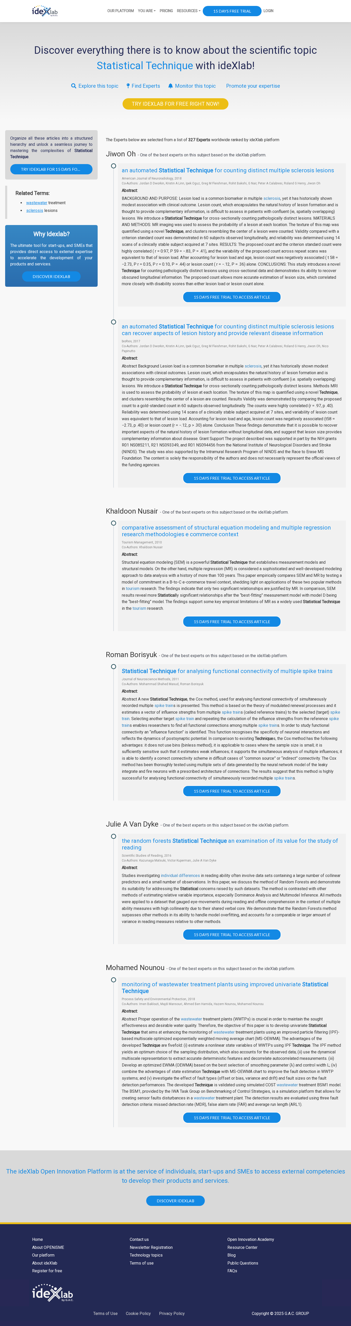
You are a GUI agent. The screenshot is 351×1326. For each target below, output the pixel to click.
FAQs (232, 1270)
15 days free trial (232, 11)
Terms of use (142, 1263)
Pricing (166, 11)
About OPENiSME (48, 1247)
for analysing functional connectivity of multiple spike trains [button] (227, 671)
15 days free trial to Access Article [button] (232, 297)
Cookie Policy (138, 1313)
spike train (163, 705)
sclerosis (34, 210)
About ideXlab (44, 1263)
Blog (231, 1255)
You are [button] (145, 11)
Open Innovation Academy (250, 1239)
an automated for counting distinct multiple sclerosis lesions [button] (228, 170)
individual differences (180, 875)
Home (37, 1239)
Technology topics (146, 1255)
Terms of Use (105, 1313)
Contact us (139, 1239)
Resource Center (242, 1247)
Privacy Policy (172, 1313)
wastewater (36, 202)
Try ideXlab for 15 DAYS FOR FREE (55, 169)
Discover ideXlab (51, 276)
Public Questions (242, 1263)
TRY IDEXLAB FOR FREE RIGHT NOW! (175, 104)
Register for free (47, 1270)
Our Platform (120, 11)
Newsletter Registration (151, 1247)
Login (268, 11)
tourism (133, 588)
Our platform (43, 1255)
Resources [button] (187, 11)
